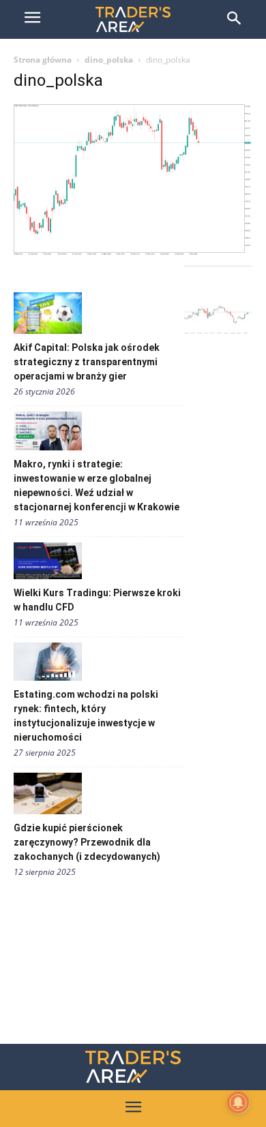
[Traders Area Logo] (133, 1067)
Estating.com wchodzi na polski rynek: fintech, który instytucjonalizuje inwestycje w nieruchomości (86, 716)
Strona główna (43, 59)
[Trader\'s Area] (133, 19)
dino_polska (109, 59)
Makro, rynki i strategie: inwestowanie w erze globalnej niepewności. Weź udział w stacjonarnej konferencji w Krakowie (96, 485)
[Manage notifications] (238, 1102)
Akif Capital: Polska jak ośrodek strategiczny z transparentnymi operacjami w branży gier (87, 362)
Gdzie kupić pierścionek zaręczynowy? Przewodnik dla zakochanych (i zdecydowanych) (87, 842)
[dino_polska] (133, 252)
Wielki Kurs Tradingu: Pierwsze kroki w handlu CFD (97, 600)
